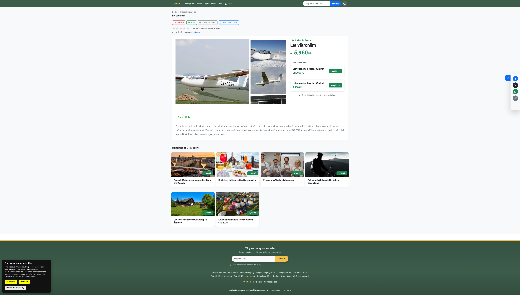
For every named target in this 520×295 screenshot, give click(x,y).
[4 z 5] (184, 28)
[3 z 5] (180, 28)
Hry (220, 3)
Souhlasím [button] (10, 282)
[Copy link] (515, 98)
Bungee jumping (247, 272)
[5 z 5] (187, 28)
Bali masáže (233, 272)
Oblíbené (180, 22)
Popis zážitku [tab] (184, 117)
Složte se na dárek (301, 276)
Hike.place (257, 282)
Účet (229, 3)
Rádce (199, 3)
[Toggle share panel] (508, 78)
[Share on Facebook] (515, 78)
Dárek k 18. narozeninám (221, 276)
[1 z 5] (173, 28)
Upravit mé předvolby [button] (15, 288)
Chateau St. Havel (300, 272)
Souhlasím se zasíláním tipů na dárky (247, 265)
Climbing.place (270, 282)
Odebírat (281, 258)
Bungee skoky (285, 272)
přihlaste (197, 32)
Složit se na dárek (230, 22)
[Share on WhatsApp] (515, 91)
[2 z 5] (177, 28)
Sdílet (193, 22)
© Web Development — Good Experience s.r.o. (248, 290)
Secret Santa (286, 276)
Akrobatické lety (219, 272)
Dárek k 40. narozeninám (244, 276)
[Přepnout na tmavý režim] (344, 3)
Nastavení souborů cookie (281, 290)
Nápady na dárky (264, 276)
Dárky (176, 3)
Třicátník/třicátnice (188, 12)
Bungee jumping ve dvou (266, 272)
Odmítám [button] (24, 282)
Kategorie (189, 3)
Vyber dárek (210, 3)
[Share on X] (515, 85)
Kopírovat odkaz (209, 22)
